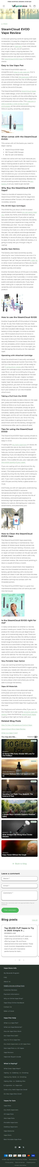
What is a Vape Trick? (9, 733)
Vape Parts (7, 1135)
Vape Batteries (9, 1131)
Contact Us (8, 1007)
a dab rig (33, 260)
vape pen (18, 46)
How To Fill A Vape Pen (12, 1040)
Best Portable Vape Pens (12, 1139)
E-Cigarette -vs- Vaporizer (13, 1085)
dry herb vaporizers (19, 445)
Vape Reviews (8, 1052)
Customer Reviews (10, 990)
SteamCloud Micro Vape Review (13, 729)
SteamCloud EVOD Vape (13, 59)
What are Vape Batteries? (13, 1027)
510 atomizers (24, 77)
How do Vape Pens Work (12, 1031)
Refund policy (33, 1159)
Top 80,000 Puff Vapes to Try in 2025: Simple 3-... (19, 929)
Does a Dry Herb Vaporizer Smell (15, 1089)
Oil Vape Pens (9, 1114)
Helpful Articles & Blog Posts (14, 986)
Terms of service (20, 1162)
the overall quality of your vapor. (13, 462)
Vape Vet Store (11, 1159)
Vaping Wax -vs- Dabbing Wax (14, 1081)
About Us (7, 981)
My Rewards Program (11, 973)
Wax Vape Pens (9, 1118)
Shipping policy (31, 1162)
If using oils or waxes (13, 367)
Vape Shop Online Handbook (14, 1003)
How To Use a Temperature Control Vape (16, 725)
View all (35, 920)
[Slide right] (24, 960)
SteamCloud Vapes (29, 91)
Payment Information (11, 994)
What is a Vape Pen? (11, 1023)
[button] (4, 6)
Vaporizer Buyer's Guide (12, 1057)
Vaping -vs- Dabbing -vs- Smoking (16, 1073)
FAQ (5, 977)
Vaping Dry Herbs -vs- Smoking (15, 1077)
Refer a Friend (9, 1011)
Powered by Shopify (21, 1159)
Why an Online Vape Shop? (13, 998)
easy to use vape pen (22, 72)
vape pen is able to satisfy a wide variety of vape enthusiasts (18, 103)
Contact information (20, 1165)
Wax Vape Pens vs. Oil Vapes (14, 1048)
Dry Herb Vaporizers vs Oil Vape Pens (17, 1044)
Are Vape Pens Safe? (11, 1035)
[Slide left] (15, 960)
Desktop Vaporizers (11, 1127)
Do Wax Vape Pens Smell (13, 1094)
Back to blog (21, 864)
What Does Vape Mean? (12, 1068)
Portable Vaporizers (11, 1122)
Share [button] (5, 24)
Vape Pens (7, 1106)
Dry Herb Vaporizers (11, 1110)
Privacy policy (9, 1162)
